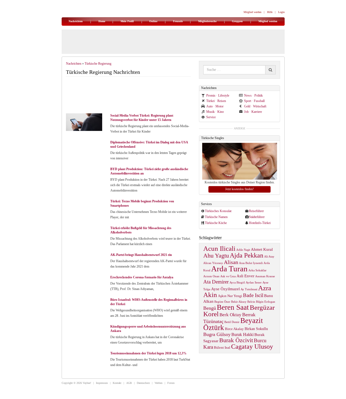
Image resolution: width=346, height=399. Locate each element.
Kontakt (117, 382)
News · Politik (253, 95)
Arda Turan (229, 268)
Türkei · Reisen (216, 101)
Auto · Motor (215, 106)
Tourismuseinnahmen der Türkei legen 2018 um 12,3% (148, 353)
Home (101, 21)
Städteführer (257, 217)
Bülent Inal (222, 347)
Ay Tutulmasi (249, 289)
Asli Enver (245, 275)
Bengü (209, 308)
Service (211, 117)
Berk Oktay (230, 314)
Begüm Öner (222, 301)
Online (153, 21)
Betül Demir (231, 322)
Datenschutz (143, 382)
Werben (158, 382)
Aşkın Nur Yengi (230, 296)
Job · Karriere (253, 112)
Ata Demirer (216, 282)
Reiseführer (256, 211)
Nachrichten (76, 21)
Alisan (231, 262)
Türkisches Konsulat (218, 211)
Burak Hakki (242, 334)
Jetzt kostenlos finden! (239, 189)
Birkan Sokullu (256, 329)
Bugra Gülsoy (217, 334)
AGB (129, 382)
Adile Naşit (243, 249)
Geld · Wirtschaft (255, 106)
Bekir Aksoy (239, 301)
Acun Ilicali (219, 248)
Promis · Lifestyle (217, 95)
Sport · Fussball (254, 101)
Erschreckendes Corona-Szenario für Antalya (141, 277)
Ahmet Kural (262, 249)
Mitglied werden (252, 12)
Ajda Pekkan (246, 255)
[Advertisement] (131, 95)
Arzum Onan (211, 276)
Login (281, 12)
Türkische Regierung (98, 63)
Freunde (178, 21)
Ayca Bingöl (237, 282)
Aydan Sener (254, 282)
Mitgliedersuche (207, 21)
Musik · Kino (215, 112)
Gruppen (237, 21)
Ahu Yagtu (216, 255)
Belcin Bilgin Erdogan (261, 301)
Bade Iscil (253, 295)
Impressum (102, 382)
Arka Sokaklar (257, 270)
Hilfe (269, 12)
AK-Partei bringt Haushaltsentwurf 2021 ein (141, 255)
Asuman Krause (265, 276)
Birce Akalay (234, 329)
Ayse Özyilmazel (225, 288)
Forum (171, 382)
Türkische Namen (216, 217)
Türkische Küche (216, 223)
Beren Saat (233, 307)
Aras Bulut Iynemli (251, 263)
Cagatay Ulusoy (252, 346)
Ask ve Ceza (228, 276)
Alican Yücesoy (213, 263)
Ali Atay (269, 256)
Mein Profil (127, 21)
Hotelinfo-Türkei (260, 223)
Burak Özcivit (236, 340)
